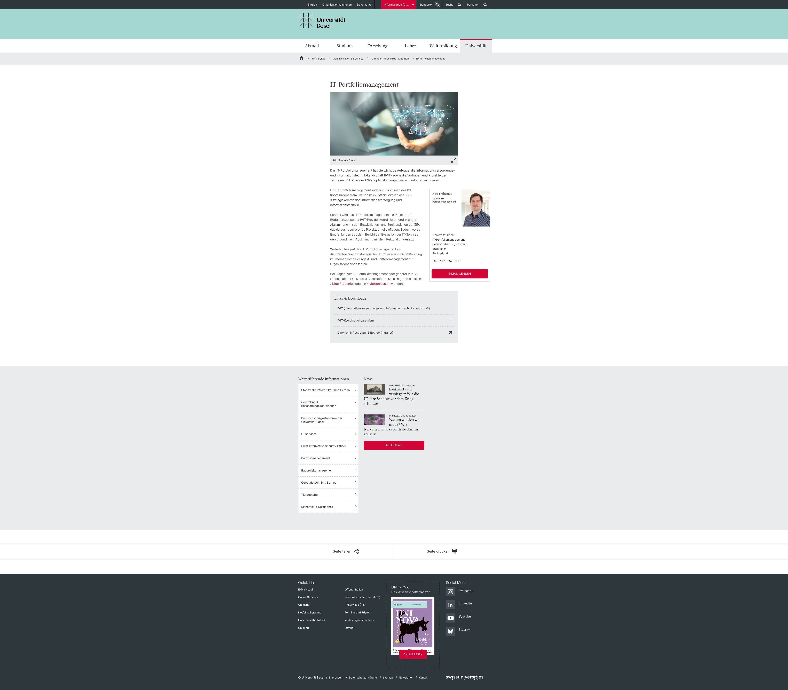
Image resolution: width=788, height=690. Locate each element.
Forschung (377, 46)
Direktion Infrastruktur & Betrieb (390, 58)
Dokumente (364, 4)
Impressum (336, 677)
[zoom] (394, 123)
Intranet (349, 627)
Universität (476, 46)
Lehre (410, 46)
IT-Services (308, 434)
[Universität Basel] (322, 20)
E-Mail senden (459, 273)
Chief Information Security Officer (323, 446)
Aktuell (312, 46)
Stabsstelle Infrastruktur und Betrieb (325, 390)
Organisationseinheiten (337, 4)
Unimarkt (303, 604)
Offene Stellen (354, 589)
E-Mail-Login (306, 589)
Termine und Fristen (357, 612)
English (312, 4)
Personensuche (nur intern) (362, 597)
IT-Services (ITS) (355, 604)
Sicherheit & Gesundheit (317, 506)
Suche (448, 6)
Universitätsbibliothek (311, 620)
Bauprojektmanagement (317, 470)
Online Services (308, 597)
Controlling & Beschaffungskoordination (318, 403)
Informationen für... (396, 4)
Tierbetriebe (309, 494)
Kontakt (423, 677)
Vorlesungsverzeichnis (359, 620)
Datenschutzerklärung (363, 677)
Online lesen (413, 654)
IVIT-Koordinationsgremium (355, 320)
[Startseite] (302, 58)
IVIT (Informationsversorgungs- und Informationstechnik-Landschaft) (383, 308)
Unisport (303, 627)
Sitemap (388, 677)
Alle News (394, 445)
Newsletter (406, 677)
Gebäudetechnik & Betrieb (319, 482)
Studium (345, 46)
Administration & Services (348, 58)
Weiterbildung (443, 46)
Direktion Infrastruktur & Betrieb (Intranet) (365, 332)
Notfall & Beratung (309, 612)
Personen (471, 6)
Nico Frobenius (343, 284)
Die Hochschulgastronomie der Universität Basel (321, 419)
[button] (346, 551)
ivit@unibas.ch (379, 284)
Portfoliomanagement (315, 458)
